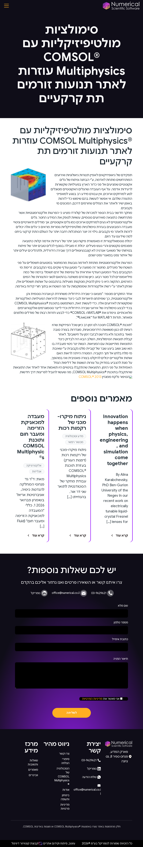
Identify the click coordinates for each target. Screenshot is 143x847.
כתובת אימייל (120, 639)
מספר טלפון (121, 622)
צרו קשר (64, 753)
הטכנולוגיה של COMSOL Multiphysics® (61, 776)
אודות (65, 790)
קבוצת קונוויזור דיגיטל (25, 843)
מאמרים (33, 770)
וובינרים (33, 775)
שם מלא (123, 605)
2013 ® (90, 377)
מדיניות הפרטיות (92, 699)
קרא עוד (122, 535)
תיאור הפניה (120, 659)
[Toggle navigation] (6, 6)
